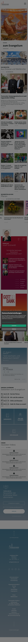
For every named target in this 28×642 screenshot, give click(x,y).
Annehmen (14, 325)
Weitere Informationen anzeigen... (9, 322)
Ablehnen (14, 329)
